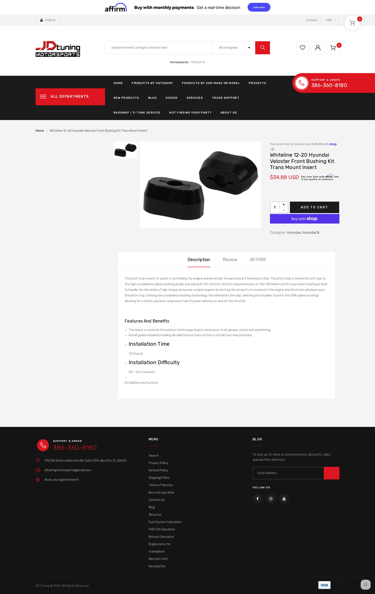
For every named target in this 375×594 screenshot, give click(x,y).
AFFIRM (258, 259)
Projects (257, 83)
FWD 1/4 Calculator (162, 529)
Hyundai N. (311, 232)
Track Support (225, 97)
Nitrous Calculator (161, 537)
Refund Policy (158, 470)
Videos (172, 97)
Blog (152, 97)
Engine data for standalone (159, 547)
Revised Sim (157, 566)
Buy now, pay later (161, 492)
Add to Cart (314, 207)
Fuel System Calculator (165, 522)
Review (230, 259)
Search (154, 455)
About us (155, 515)
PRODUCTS (198, 62)
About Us (228, 112)
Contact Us (157, 500)
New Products (126, 97)
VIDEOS (50, 20)
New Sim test (158, 559)
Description (199, 259)
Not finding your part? (190, 112)
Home (118, 83)
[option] (200, 185)
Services (195, 97)
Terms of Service (161, 485)
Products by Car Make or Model (211, 83)
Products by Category (152, 83)
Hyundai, (294, 232)
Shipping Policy (159, 478)
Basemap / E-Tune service (136, 112)
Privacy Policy (158, 463)
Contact (311, 20)
